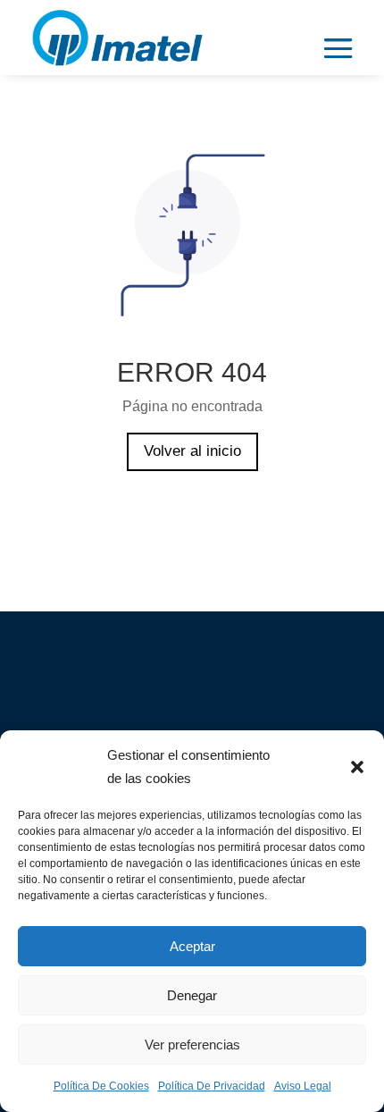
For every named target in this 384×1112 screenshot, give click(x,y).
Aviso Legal (302, 1086)
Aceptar (192, 946)
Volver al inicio (192, 450)
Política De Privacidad (211, 1086)
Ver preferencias (192, 1044)
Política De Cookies (101, 1086)
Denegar (192, 995)
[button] (357, 767)
